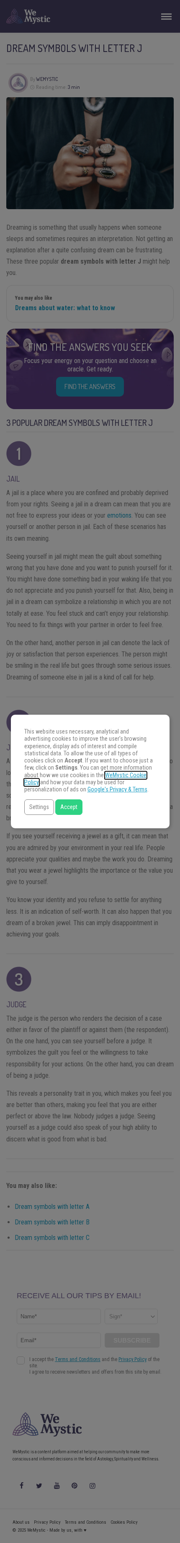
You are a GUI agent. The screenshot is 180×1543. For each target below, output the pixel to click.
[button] (39, 807)
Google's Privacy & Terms (117, 789)
